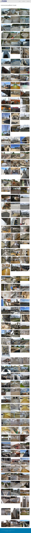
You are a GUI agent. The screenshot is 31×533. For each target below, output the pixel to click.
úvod (19, 1)
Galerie (23, 1)
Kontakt (28, 1)
